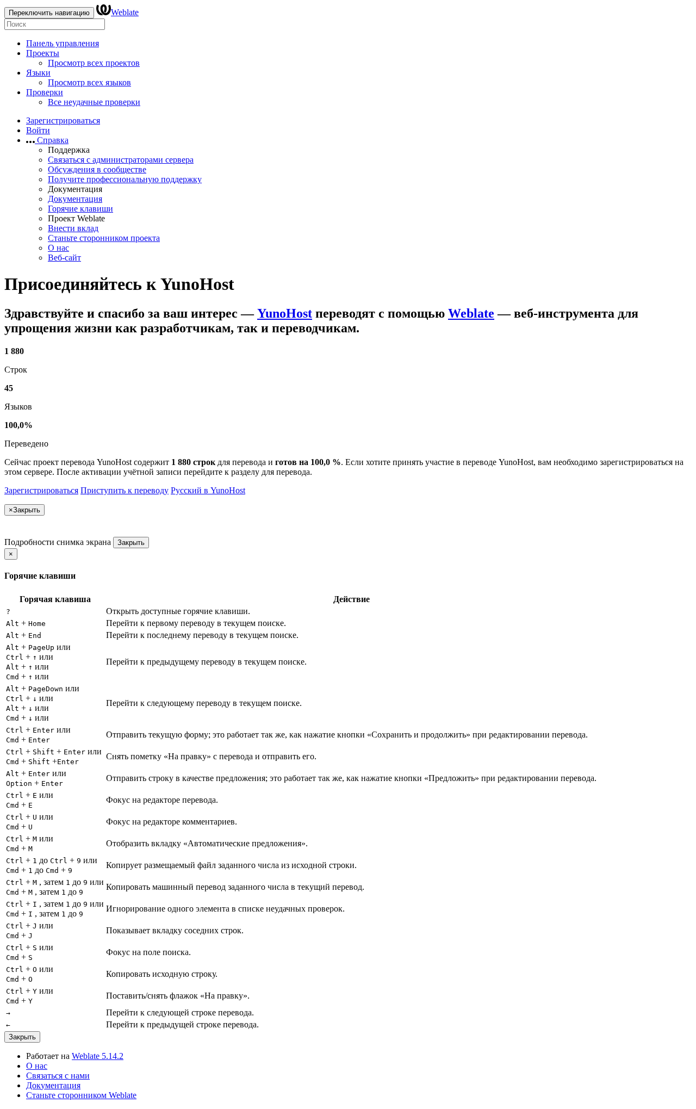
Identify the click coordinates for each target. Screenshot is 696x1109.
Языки (38, 72)
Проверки (44, 92)
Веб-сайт (64, 257)
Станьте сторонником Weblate (81, 1095)
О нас (58, 247)
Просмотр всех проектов (94, 62)
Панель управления (62, 43)
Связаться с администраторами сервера (121, 159)
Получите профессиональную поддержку (125, 179)
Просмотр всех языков (89, 82)
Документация (75, 198)
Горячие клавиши (80, 208)
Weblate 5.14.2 (97, 1056)
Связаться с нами (58, 1075)
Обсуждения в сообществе (97, 169)
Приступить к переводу (124, 490)
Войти (38, 130)
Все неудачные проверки (94, 102)
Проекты (42, 53)
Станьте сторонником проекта (104, 238)
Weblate (125, 12)
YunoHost (284, 313)
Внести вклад (73, 228)
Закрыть (131, 542)
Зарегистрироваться (63, 120)
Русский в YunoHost (208, 490)
